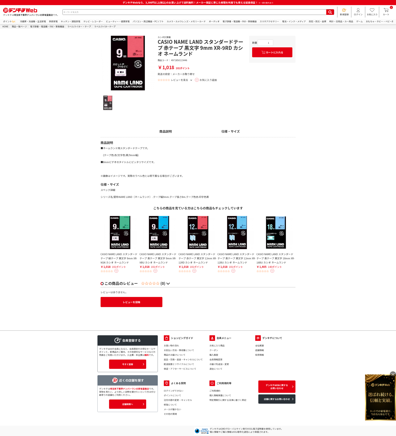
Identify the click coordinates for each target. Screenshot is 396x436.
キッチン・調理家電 (70, 21)
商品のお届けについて (174, 354)
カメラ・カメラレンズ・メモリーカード (186, 21)
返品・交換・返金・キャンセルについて (183, 359)
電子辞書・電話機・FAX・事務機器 (240, 21)
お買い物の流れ (171, 345)
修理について (170, 404)
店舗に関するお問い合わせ (277, 399)
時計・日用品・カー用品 (341, 21)
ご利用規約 (214, 390)
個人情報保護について (220, 395)
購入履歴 (213, 354)
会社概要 (259, 345)
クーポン (213, 350)
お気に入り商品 (217, 345)
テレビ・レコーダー (93, 21)
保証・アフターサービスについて (180, 368)
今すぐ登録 (127, 364)
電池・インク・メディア (294, 21)
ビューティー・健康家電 (118, 21)
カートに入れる (274, 52)
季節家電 (53, 21)
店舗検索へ (127, 404)
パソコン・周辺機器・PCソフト (148, 21)
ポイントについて (172, 395)
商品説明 (165, 131)
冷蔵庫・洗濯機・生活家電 (33, 21)
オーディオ (214, 21)
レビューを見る (179, 80)
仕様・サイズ (230, 131)
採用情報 (259, 354)
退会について (215, 368)
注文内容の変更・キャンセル (178, 399)
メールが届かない (172, 409)
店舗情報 (259, 350)
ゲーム (359, 21)
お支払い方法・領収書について (179, 350)
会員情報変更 (215, 359)
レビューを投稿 (131, 302)
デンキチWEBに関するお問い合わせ (277, 387)
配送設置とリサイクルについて (179, 364)
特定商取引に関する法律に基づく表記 (227, 399)
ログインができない (173, 390)
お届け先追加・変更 (219, 364)
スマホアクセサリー (269, 21)
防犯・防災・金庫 (317, 21)
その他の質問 (170, 413)
